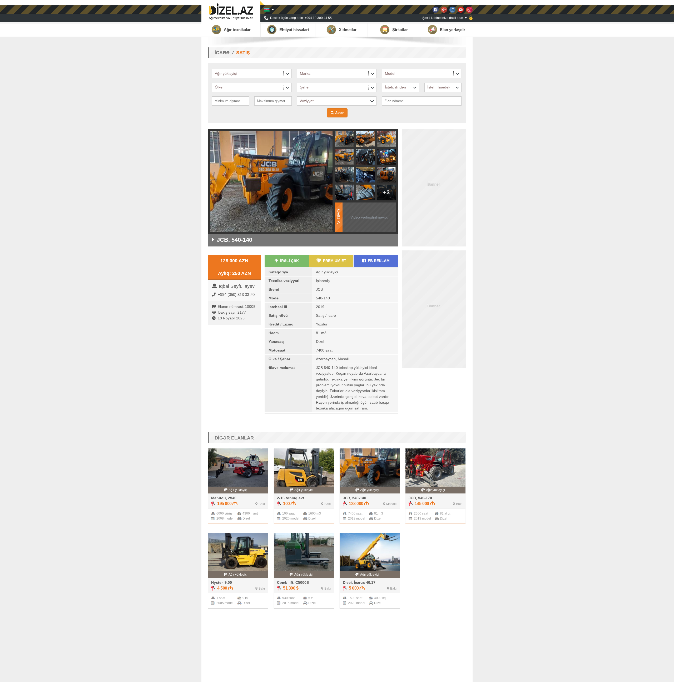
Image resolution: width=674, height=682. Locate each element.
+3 (386, 192)
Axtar (339, 113)
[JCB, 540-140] (344, 145)
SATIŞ (243, 52)
